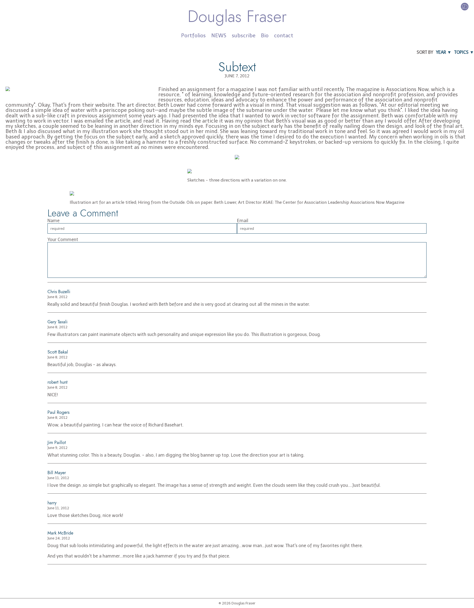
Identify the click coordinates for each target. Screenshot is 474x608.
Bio (265, 35)
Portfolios (193, 35)
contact (283, 35)
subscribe (243, 35)
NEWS (218, 35)
